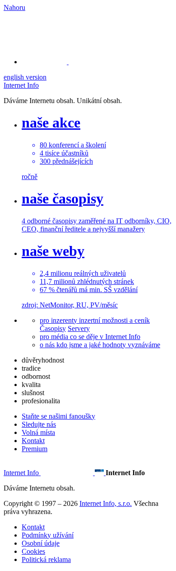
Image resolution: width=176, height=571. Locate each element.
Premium (34, 449)
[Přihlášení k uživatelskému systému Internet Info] (50, 62)
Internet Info (21, 85)
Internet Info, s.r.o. (105, 503)
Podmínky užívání (48, 535)
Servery (79, 328)
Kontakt (33, 440)
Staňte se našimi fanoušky (58, 416)
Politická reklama (46, 559)
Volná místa (38, 432)
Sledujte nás (39, 424)
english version (25, 77)
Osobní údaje (41, 543)
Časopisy (53, 328)
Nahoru (14, 7)
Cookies (33, 551)
